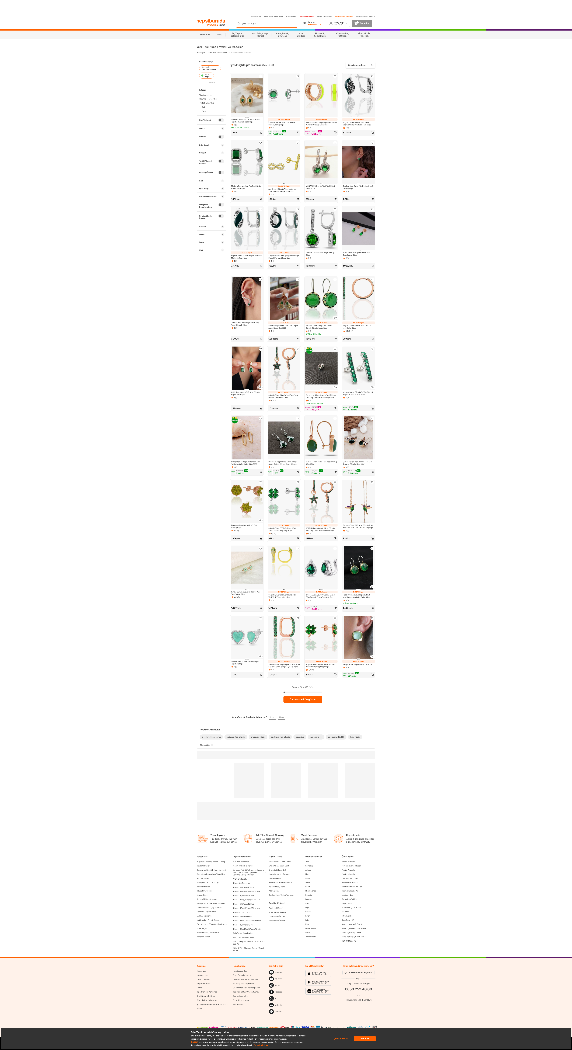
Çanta (271, 895)
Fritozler (206, 887)
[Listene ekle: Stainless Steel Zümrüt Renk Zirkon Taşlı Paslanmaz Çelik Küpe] (260, 76)
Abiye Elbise (274, 891)
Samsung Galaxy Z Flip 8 (351, 932)
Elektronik (207, 916)
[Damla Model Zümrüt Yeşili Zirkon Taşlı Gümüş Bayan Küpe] (321, 568)
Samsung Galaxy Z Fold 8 (352, 924)
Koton (307, 916)
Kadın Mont (284, 866)
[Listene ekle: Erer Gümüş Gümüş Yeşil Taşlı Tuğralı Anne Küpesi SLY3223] (298, 279)
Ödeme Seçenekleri (240, 996)
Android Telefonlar (240, 879)
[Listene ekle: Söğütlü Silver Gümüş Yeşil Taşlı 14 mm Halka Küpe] (372, 279)
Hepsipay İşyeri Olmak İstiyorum (245, 979)
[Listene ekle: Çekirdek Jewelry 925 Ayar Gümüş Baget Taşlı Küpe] (260, 349)
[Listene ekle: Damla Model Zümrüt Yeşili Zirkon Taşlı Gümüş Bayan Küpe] (335, 548)
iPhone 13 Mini (255, 929)
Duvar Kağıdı (202, 928)
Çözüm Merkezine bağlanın (358, 972)
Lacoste (308, 899)
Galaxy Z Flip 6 (239, 941)
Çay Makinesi (216, 907)
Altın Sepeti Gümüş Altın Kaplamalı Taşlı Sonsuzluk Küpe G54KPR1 (282, 190)
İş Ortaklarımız (202, 975)
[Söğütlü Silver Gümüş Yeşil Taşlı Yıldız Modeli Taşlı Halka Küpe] (284, 368)
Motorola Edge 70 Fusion (351, 907)
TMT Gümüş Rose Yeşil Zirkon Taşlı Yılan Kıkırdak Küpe (245, 323)
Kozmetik (200, 912)
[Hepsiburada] (211, 21)
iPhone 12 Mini (238, 920)
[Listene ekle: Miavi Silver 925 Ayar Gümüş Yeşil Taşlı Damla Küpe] (372, 209)
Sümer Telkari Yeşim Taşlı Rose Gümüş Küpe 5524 (321, 463)
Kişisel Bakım (211, 912)
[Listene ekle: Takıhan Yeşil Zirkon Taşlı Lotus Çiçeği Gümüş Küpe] (372, 143)
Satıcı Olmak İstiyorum (241, 975)
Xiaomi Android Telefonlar (243, 866)
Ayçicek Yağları (203, 878)
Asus (307, 903)
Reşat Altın (210, 874)
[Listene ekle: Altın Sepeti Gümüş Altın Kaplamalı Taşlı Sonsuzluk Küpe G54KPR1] (298, 143)
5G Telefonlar (347, 916)
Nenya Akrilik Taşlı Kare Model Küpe (357, 664)
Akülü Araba (201, 920)
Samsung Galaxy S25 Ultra (254, 872)
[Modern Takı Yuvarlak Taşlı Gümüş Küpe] (321, 229)
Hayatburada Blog (240, 971)
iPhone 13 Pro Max (240, 929)
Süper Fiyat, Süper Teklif (273, 16)
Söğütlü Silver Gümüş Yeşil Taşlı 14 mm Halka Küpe (357, 326)
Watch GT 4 (237, 948)
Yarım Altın (220, 874)
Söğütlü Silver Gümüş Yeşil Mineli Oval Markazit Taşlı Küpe (246, 256)
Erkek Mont (273, 866)
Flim (204, 891)
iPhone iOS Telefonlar (241, 883)
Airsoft (199, 887)
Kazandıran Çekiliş (349, 899)
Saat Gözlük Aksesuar (219, 924)
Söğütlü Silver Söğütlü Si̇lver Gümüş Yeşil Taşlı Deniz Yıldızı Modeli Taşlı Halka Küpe (320, 529)
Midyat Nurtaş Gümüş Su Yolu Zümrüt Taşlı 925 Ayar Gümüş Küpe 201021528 (358, 393)
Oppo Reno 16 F (348, 920)
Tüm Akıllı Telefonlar (241, 861)
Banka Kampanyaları (241, 1000)
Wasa (307, 932)
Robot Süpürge (213, 882)
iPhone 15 (237, 904)
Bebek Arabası (202, 932)
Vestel (307, 882)
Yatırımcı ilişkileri (203, 979)
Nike (307, 874)
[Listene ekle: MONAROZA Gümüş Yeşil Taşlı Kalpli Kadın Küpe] (335, 143)
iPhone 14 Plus (248, 895)
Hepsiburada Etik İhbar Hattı (358, 1000)
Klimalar (206, 866)
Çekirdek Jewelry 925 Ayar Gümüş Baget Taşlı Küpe (245, 393)
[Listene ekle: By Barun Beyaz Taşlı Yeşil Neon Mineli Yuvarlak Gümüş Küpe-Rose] (335, 76)
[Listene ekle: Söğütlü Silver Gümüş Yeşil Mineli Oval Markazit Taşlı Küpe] (260, 209)
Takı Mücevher (203, 924)
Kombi (199, 866)
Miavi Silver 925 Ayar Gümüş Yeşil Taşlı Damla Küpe (356, 253)
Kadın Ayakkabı (275, 874)
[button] (247, 133)
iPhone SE (237, 912)
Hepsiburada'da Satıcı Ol (365, 16)
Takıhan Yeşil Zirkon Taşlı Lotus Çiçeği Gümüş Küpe (358, 187)
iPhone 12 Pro (247, 916)
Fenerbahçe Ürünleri (277, 920)
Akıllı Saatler (238, 933)
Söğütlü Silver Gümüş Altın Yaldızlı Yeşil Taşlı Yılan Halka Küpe (282, 596)
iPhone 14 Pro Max (252, 900)
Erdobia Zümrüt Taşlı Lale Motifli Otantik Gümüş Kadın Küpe (319, 326)
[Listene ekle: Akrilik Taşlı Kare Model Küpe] (372, 618)
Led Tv (199, 916)
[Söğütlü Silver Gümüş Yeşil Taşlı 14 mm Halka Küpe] (358, 299)
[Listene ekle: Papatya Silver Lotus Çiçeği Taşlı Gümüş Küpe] (260, 482)
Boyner (308, 912)
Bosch (307, 887)
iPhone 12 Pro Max (253, 920)
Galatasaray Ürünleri (277, 916)
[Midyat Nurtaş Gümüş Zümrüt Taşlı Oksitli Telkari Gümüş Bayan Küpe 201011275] (284, 438)
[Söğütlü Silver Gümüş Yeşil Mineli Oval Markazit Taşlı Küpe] (247, 229)
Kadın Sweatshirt (285, 882)
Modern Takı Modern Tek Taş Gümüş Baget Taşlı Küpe (246, 187)
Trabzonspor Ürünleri (277, 912)
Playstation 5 (347, 903)
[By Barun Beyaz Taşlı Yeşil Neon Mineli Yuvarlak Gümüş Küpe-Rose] (321, 96)
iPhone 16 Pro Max (252, 891)
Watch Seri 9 (249, 937)
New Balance (310, 891)
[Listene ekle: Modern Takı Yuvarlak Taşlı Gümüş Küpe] (335, 209)
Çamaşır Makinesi (204, 870)
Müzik (209, 891)
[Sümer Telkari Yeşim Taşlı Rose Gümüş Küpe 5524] (321, 438)
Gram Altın (201, 874)
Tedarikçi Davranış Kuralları (244, 983)
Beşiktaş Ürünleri (275, 908)
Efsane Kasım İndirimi (350, 878)
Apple (307, 878)
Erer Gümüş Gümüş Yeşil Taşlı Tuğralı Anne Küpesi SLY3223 (283, 326)
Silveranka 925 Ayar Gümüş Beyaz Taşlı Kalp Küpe (245, 662)
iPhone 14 (237, 895)
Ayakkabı (286, 874)
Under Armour (310, 928)
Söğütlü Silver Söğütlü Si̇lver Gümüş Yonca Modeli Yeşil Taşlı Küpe (282, 529)
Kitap (199, 891)
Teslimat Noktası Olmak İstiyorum (246, 992)
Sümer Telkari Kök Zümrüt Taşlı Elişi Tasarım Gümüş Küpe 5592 (357, 463)
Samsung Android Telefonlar (244, 870)
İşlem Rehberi (238, 1004)
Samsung (309, 866)
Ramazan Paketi (203, 937)
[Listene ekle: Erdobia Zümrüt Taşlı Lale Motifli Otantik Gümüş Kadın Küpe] (335, 279)
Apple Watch (249, 933)
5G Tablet (345, 912)
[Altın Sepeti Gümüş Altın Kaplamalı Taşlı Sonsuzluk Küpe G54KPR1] (284, 162)
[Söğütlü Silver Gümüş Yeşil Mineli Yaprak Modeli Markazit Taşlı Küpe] (358, 96)
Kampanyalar (291, 16)
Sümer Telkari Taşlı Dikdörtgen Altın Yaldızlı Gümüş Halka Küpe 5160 (245, 463)
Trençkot (289, 895)
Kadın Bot (282, 870)
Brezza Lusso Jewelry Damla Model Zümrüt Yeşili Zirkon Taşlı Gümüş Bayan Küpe (320, 596)
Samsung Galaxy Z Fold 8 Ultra (354, 928)
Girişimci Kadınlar (307, 16)
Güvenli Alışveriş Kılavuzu (207, 1000)
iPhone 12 (237, 916)
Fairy (307, 920)
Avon (307, 861)
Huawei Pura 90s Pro (350, 891)
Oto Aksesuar (211, 899)
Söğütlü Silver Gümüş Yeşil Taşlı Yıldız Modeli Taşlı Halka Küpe (283, 396)
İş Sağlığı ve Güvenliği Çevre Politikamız (212, 1004)
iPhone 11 (246, 912)
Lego (307, 907)
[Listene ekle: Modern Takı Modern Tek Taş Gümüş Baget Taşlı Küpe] (260, 143)
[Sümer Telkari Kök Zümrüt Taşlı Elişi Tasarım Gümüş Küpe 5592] (358, 438)
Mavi (307, 924)
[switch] (221, 120)
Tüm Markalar (310, 937)
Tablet (208, 861)
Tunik (282, 895)
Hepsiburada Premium (344, 16)
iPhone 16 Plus (248, 887)
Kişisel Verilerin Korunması (207, 992)
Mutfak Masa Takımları (215, 903)
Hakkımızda (201, 971)
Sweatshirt (273, 882)
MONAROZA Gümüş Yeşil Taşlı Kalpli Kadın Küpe (320, 187)
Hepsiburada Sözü (349, 861)
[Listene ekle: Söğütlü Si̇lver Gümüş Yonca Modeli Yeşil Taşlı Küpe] (298, 482)
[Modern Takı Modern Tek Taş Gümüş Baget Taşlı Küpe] (247, 162)
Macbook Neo (347, 895)
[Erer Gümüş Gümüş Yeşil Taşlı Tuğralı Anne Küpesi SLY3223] (284, 299)
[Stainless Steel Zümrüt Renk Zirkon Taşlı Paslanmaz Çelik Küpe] (247, 96)
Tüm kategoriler (205, 95)
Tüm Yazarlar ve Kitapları (351, 866)
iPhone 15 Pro (238, 908)
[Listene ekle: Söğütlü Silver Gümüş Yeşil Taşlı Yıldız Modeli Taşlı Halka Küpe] (298, 349)
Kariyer (199, 988)
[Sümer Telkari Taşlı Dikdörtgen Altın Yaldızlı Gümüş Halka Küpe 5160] (247, 438)
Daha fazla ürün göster (303, 699)
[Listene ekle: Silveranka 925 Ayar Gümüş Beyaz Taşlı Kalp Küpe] (260, 618)
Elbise (282, 887)
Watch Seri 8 (238, 937)
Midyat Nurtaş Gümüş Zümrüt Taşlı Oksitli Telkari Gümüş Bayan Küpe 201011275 (282, 463)
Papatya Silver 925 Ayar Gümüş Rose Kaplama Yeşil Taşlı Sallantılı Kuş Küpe (358, 526)
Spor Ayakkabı (274, 878)
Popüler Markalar (348, 874)
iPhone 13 (237, 925)
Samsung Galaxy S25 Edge (243, 875)
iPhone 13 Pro (247, 925)
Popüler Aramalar (348, 870)
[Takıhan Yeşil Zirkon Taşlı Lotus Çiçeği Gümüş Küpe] (358, 162)
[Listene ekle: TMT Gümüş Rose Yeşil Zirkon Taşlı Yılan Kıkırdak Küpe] (260, 279)
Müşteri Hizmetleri (324, 16)
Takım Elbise (274, 887)
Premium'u (213, 25)
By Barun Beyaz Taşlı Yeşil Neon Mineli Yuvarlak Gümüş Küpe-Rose (321, 123)
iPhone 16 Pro (238, 891)
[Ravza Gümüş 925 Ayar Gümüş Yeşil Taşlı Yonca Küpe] (247, 568)
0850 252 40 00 (358, 989)
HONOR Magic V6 (349, 941)
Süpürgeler (201, 882)
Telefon (215, 861)
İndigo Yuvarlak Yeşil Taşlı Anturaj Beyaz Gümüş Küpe (281, 123)
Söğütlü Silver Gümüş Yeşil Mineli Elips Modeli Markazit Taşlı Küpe (283, 256)
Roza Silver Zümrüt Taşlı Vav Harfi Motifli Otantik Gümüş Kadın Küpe (356, 596)
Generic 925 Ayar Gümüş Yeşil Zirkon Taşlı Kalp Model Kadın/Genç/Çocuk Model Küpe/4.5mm (321, 396)
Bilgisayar (200, 861)
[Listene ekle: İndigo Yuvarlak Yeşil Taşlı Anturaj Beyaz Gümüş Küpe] (298, 76)
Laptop (222, 861)
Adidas (308, 870)
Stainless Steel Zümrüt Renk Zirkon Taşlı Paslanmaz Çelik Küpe (245, 120)
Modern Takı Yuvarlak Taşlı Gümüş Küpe (320, 253)
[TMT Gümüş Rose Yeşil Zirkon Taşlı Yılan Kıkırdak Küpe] (247, 299)
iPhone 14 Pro (238, 900)
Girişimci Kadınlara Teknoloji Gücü (246, 988)
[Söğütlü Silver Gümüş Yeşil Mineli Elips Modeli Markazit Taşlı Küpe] (284, 229)
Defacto (308, 895)
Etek (277, 895)
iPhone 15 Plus (248, 904)
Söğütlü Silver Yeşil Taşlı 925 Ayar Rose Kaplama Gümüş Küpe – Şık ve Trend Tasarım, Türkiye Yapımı (284, 665)
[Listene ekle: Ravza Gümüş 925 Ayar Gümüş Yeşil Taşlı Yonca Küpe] (260, 548)
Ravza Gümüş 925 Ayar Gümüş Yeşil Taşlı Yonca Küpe (245, 593)
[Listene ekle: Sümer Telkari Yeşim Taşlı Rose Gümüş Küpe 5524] (335, 418)
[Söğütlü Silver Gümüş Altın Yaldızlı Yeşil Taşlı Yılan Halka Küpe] (284, 568)
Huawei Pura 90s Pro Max (352, 887)
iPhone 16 (237, 887)
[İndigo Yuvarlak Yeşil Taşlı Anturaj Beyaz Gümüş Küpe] (284, 96)
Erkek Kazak (274, 861)
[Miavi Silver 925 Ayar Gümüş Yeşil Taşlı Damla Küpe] (358, 229)
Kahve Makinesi (203, 907)
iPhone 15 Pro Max (252, 908)
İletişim (199, 1008)
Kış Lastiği (201, 899)
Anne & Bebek (213, 920)
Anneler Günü (202, 895)
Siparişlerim (256, 16)
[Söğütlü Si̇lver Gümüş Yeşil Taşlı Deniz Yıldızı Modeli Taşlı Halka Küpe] (321, 502)
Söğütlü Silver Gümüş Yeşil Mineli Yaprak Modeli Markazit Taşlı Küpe (357, 123)
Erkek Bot (273, 870)
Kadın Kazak (286, 861)
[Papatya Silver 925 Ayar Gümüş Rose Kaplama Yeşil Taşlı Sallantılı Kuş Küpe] (358, 502)
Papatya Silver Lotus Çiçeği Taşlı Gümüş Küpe (244, 526)
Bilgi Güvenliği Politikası (206, 996)
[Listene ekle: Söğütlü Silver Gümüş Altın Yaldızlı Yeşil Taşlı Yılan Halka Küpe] (298, 548)
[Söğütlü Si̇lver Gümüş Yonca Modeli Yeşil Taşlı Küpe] (284, 502)
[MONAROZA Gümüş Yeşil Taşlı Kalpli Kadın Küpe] (321, 162)
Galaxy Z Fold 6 (252, 941)
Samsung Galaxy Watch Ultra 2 (354, 937)
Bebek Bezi (214, 932)
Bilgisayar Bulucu (250, 948)
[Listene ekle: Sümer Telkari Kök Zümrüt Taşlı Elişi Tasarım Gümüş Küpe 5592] (372, 418)
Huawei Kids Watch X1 (350, 882)
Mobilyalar (201, 903)
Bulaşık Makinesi (219, 870)
